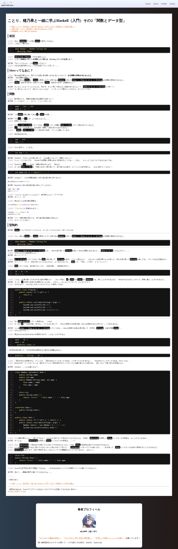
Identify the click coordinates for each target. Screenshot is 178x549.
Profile (164, 4)
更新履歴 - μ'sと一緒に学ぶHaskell (24, 31)
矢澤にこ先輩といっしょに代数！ (110, 538)
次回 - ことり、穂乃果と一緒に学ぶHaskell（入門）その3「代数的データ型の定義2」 (43, 483)
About (155, 4)
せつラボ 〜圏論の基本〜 (50, 538)
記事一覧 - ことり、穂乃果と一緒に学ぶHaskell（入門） (32, 29)
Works (172, 4)
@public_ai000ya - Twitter (17, 491)
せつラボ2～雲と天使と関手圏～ (78, 538)
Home (148, 4)
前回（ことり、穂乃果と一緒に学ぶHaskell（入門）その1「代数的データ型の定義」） (43, 27)
